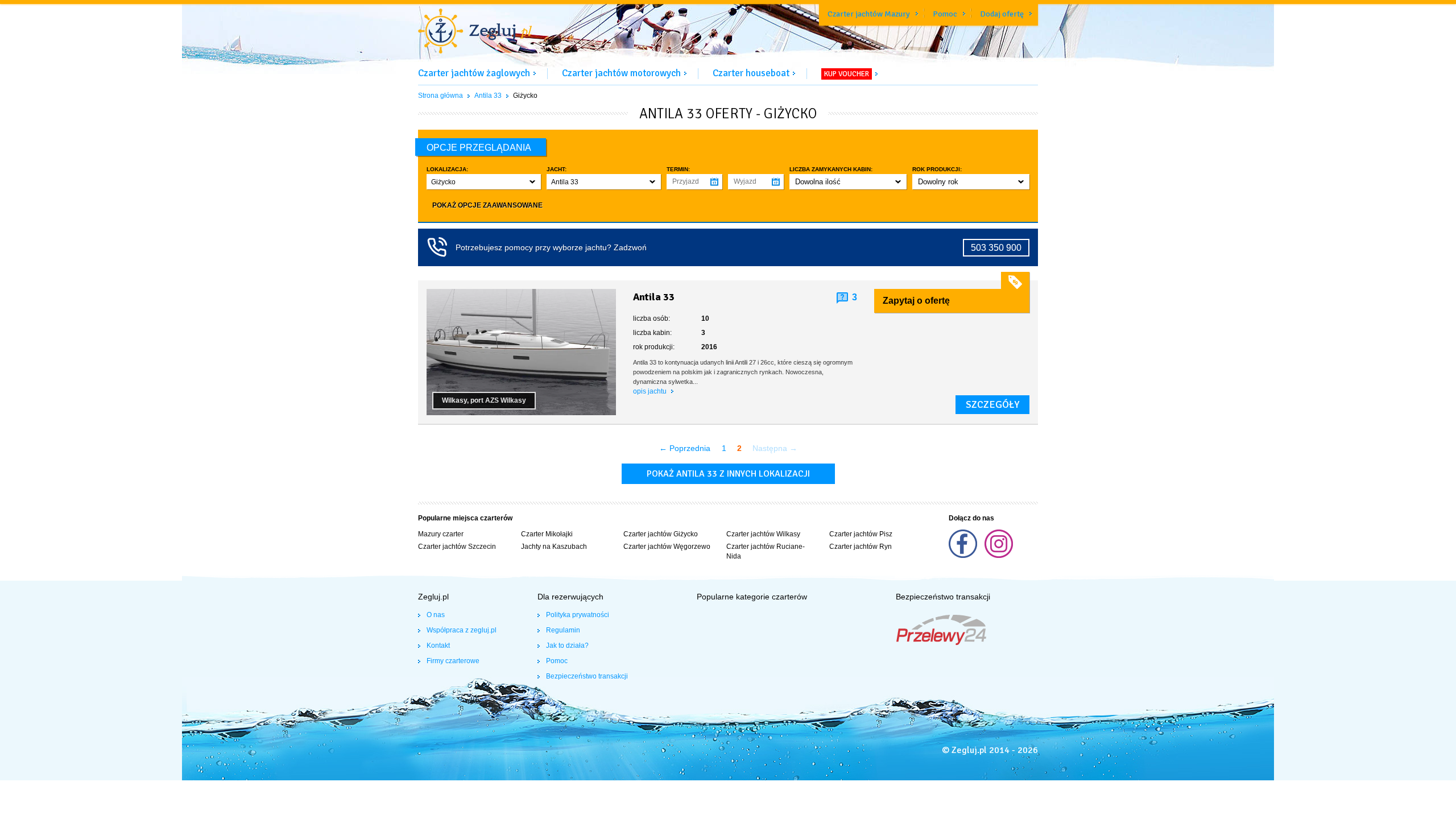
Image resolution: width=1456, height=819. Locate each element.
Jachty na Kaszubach (554, 547)
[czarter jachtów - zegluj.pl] (475, 32)
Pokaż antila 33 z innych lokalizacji (728, 473)
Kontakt (438, 646)
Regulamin (563, 630)
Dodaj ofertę (1002, 14)
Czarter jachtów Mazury (869, 14)
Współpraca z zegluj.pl (462, 630)
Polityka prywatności (577, 615)
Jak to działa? (567, 646)
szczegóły (992, 404)
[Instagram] (999, 556)
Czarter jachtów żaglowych (474, 73)
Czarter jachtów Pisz (860, 534)
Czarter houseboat (751, 73)
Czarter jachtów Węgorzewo (666, 547)
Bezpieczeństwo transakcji (587, 676)
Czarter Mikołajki (547, 534)
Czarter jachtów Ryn (860, 547)
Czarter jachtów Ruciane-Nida (765, 551)
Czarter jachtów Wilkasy (763, 534)
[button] (484, 181)
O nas (436, 615)
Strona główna (440, 96)
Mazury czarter (441, 534)
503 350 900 (996, 248)
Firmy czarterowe (453, 661)
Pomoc (945, 14)
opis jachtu (650, 391)
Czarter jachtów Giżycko (660, 534)
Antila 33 (488, 96)
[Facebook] (964, 556)
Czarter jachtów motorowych (621, 73)
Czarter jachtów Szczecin (457, 547)
